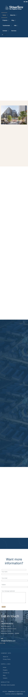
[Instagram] (25, 1)
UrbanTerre (11, 691)
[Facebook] (24, 1)
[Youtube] (26, 1)
